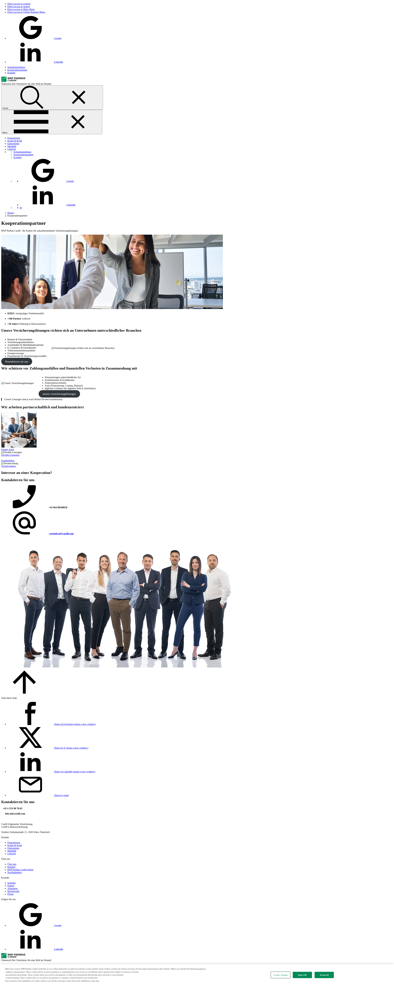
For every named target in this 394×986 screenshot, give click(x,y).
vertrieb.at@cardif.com (61, 533)
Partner (10, 885)
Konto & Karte (14, 140)
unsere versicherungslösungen (59, 393)
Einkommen (13, 143)
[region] (197, 975)
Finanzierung (13, 138)
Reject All (302, 975)
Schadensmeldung (16, 67)
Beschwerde (13, 891)
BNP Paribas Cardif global (20, 869)
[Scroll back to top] (24, 692)
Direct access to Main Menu (21, 9)
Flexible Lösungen (10, 455)
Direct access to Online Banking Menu (26, 12)
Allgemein (12, 888)
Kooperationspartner (17, 70)
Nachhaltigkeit (14, 872)
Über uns (11, 864)
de (21, 207)
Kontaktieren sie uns (16, 361)
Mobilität (11, 146)
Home (10, 213)
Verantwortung (8, 466)
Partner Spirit (7, 449)
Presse (10, 894)
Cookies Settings (280, 975)
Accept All (324, 975)
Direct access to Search (18, 6)
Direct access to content (18, 3)
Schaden (11, 883)
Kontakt (11, 72)
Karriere (11, 867)
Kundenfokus (7, 460)
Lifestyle (11, 149)
